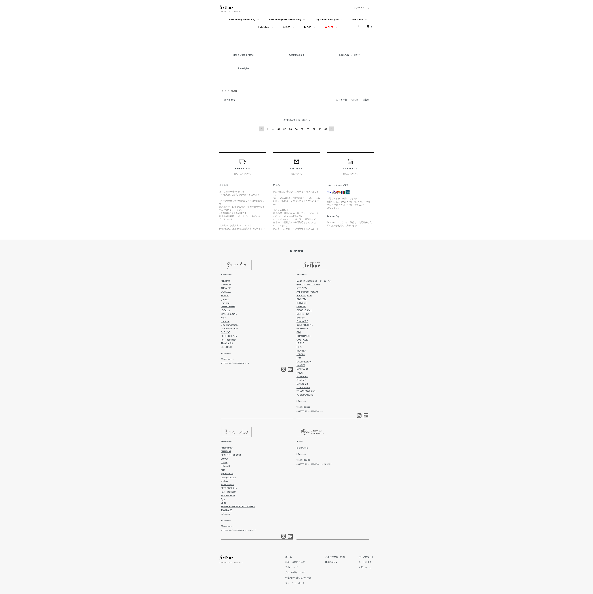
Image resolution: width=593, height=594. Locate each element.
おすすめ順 (341, 99)
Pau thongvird (227, 484)
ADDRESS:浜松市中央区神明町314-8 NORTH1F (313, 464)
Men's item (357, 19)
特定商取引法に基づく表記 (298, 577)
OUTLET (329, 27)
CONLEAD (226, 291)
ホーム (224, 91)
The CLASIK (227, 343)
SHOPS (286, 27)
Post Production (228, 339)
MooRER (300, 365)
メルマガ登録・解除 (335, 556)
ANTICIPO (301, 288)
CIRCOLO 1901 (304, 310)
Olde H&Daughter (229, 328)
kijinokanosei (227, 473)
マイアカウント (361, 8)
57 (314, 129)
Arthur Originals (304, 295)
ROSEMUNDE (228, 495)
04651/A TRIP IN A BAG (308, 284)
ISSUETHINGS (228, 306)
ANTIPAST (226, 451)
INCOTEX (301, 350)
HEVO (299, 346)
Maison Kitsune (303, 361)
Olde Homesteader (230, 324)
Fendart (225, 295)
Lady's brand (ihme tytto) (327, 19)
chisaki (224, 462)
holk (223, 469)
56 (308, 129)
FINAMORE (302, 321)
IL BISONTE (302, 447)
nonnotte (225, 321)
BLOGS (307, 27)
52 (284, 129)
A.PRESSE (226, 284)
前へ (261, 128)
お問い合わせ (365, 567)
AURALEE (226, 288)
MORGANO (302, 369)
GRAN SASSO (303, 335)
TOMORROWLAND (305, 391)
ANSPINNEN (227, 447)
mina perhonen (228, 477)
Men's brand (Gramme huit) (242, 19)
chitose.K (225, 466)
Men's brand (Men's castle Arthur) (285, 19)
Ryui (223, 499)
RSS (327, 561)
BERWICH (301, 302)
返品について (291, 567)
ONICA (224, 480)
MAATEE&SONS (229, 313)
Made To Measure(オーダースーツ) (313, 280)
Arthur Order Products (307, 291)
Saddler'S (301, 379)
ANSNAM (225, 280)
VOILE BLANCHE (304, 394)
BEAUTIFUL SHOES (231, 455)
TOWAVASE (226, 510)
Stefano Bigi (302, 383)
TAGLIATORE (303, 387)
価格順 (354, 99)
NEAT (223, 317)
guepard (225, 299)
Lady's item (263, 27)
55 (302, 129)
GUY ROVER (302, 339)
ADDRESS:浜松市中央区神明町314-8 (309, 411)
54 (296, 129)
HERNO (300, 343)
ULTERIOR (226, 346)
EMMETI (300, 317)
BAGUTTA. (301, 299)
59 (325, 129)
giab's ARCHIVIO (304, 324)
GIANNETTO (302, 328)
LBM (298, 358)
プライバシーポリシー (296, 582)
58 (320, 129)
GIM (298, 332)
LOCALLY (225, 310)
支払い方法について (295, 572)
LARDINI (300, 354)
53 (290, 129)
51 (279, 129)
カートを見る (365, 561)
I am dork (225, 302)
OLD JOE (225, 332)
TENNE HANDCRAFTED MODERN (238, 506)
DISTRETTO (302, 313)
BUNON (225, 458)
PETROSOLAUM (229, 335)
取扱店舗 (234, 91)
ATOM (334, 561)
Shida (223, 502)
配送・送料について (295, 561)
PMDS (299, 372)
